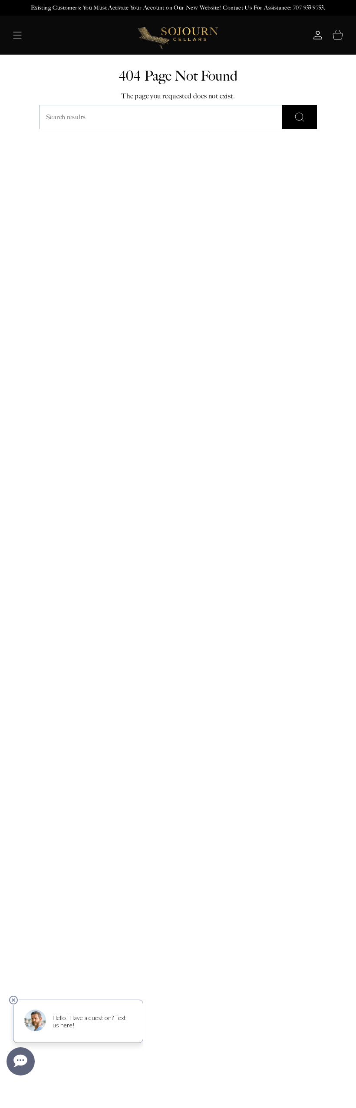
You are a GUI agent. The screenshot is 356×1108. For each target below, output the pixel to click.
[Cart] (338, 35)
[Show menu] (17, 35)
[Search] (299, 117)
